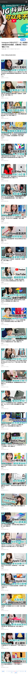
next (16, 672)
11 (11, 672)
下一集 (23, 40)
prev (3, 671)
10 (25, 671)
